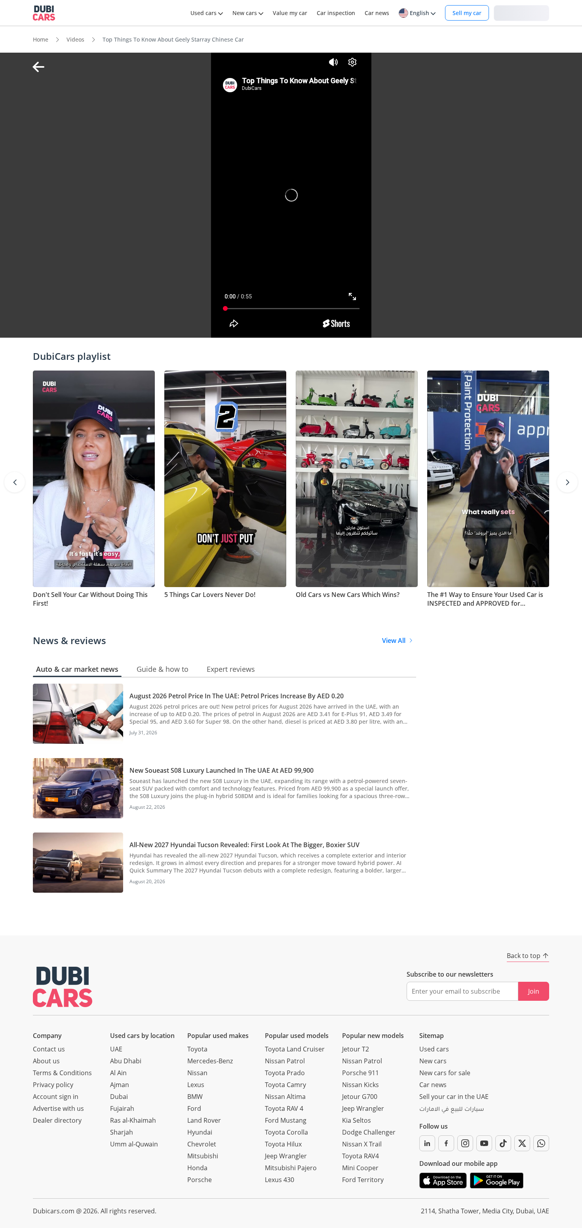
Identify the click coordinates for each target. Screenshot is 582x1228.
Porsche (199, 1179)
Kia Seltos (356, 1120)
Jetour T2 (355, 1049)
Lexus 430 (279, 1179)
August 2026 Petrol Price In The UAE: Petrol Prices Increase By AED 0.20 (236, 696)
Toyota (197, 1049)
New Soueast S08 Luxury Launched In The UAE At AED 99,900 (221, 770)
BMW (195, 1096)
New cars (433, 1061)
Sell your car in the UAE (454, 1096)
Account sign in (55, 1096)
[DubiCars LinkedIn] (427, 1143)
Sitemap (431, 1035)
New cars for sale (444, 1072)
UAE (116, 1049)
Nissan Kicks (360, 1084)
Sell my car (467, 13)
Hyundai (199, 1132)
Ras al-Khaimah (133, 1120)
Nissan (197, 1072)
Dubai (119, 1096)
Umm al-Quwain (134, 1144)
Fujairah (122, 1108)
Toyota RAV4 (360, 1156)
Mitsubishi (202, 1156)
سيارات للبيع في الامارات (451, 1110)
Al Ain (118, 1072)
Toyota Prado (285, 1072)
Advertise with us (58, 1108)
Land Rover (204, 1120)
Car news (433, 1084)
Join (533, 991)
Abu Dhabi (125, 1061)
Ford (194, 1108)
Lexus (195, 1084)
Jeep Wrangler (286, 1156)
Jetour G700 (359, 1096)
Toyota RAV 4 (284, 1108)
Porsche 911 (360, 1072)
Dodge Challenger (369, 1132)
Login (521, 12)
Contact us (49, 1049)
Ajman (119, 1084)
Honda (197, 1167)
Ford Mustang (285, 1120)
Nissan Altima (285, 1096)
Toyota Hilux (283, 1144)
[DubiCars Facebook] (446, 1143)
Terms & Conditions (62, 1072)
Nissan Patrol (285, 1061)
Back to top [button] (523, 955)
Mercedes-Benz (210, 1061)
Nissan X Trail (362, 1144)
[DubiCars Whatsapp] (541, 1143)
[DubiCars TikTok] (503, 1143)
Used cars (434, 1049)
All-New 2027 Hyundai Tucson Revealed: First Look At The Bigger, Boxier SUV (244, 844)
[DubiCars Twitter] (522, 1143)
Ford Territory (363, 1179)
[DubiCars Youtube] (484, 1143)
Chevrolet (201, 1144)
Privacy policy (53, 1084)
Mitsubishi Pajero (291, 1167)
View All (393, 640)
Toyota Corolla (286, 1132)
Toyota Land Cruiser (295, 1049)
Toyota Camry (285, 1084)
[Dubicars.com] (62, 987)
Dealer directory (57, 1120)
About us (46, 1061)
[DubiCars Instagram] (465, 1143)
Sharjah (121, 1132)
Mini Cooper (360, 1167)
